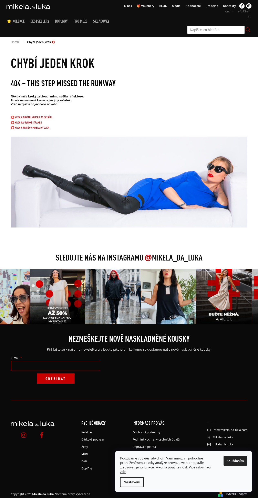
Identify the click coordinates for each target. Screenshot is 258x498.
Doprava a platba (144, 447)
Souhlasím (235, 461)
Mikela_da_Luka (174, 257)
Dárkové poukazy (92, 439)
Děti (84, 461)
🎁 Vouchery (145, 6)
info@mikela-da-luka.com (230, 430)
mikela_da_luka (223, 444)
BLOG (163, 6)
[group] (56, 296)
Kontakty (229, 6)
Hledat (248, 30)
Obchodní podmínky (146, 432)
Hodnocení (193, 6)
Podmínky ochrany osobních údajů (156, 439)
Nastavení (132, 482)
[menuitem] (18, 21)
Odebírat (55, 379)
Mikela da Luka (223, 437)
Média (176, 6)
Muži (84, 454)
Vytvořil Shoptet (236, 494)
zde (123, 471)
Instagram (248, 6)
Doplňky (86, 468)
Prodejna (212, 6)
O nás (128, 6)
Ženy (84, 447)
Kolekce (86, 432)
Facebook (242, 6)
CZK (227, 11)
